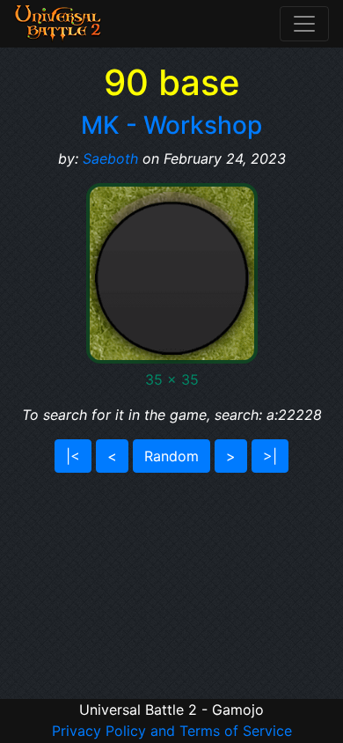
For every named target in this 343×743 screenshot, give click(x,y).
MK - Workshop (171, 125)
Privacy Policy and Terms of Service (172, 730)
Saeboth (110, 158)
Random (171, 456)
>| (270, 456)
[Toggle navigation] (304, 23)
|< (73, 456)
